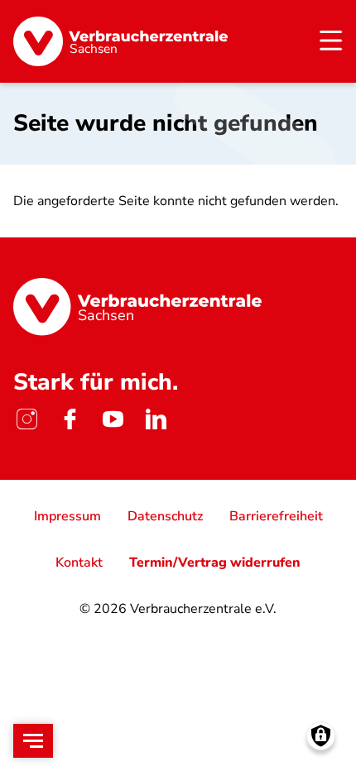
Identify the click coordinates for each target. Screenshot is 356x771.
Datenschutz (165, 516)
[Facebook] (69, 418)
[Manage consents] (320, 735)
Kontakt (79, 562)
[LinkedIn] (155, 418)
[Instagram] (26, 418)
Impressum (67, 516)
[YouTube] (112, 418)
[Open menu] (33, 741)
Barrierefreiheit (276, 516)
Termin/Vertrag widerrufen (215, 562)
